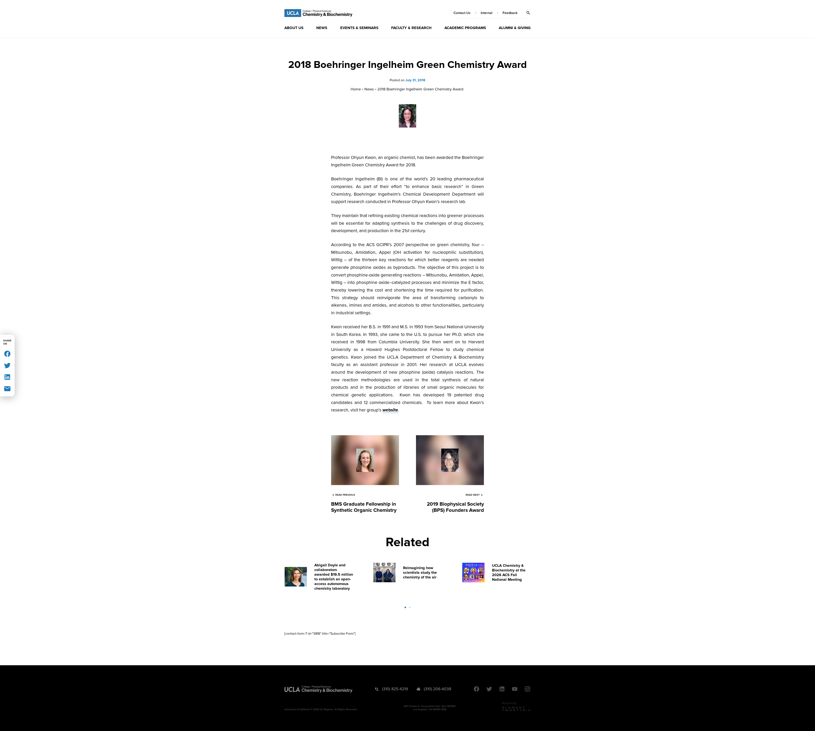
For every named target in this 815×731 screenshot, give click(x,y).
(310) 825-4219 (395, 689)
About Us (294, 27)
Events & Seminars (359, 27)
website (390, 410)
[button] (528, 12)
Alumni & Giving (515, 27)
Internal (486, 13)
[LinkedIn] (7, 376)
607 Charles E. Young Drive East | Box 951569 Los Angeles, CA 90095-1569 (429, 708)
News (321, 27)
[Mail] (7, 388)
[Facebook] (7, 353)
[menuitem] (294, 27)
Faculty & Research (411, 27)
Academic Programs (465, 27)
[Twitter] (7, 365)
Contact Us (462, 13)
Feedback (510, 13)
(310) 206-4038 (437, 689)
